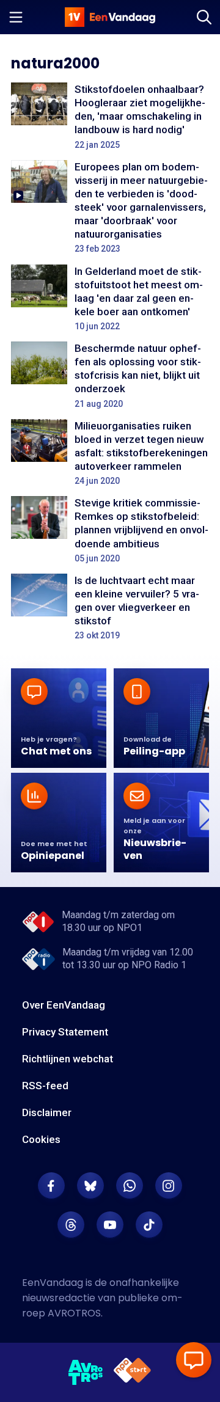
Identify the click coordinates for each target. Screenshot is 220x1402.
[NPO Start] (132, 1372)
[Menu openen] (15, 17)
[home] (110, 17)
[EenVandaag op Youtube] (110, 1224)
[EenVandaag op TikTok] (149, 1224)
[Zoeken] (204, 17)
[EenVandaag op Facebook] (51, 1185)
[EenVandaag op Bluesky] (90, 1185)
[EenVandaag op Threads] (70, 1224)
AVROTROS (74, 1313)
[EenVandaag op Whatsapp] (129, 1185)
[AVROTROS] (85, 1373)
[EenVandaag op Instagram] (168, 1185)
